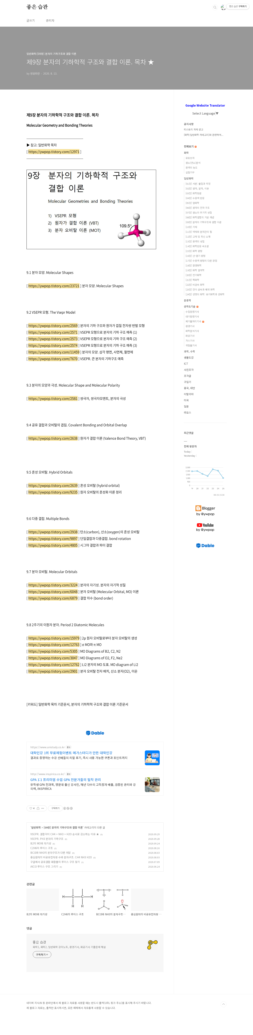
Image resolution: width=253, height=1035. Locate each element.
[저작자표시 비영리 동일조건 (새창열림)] (68, 808)
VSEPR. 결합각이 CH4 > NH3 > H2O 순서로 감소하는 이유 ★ (64, 834)
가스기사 (190, 340)
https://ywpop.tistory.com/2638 (53, 438)
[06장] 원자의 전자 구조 (198, 207)
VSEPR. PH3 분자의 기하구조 (46, 839)
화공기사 (190, 335)
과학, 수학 (189, 351)
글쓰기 (30, 20)
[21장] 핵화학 (192, 280)
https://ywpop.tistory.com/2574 (53, 345)
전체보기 (189, 146)
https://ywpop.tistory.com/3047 (53, 657)
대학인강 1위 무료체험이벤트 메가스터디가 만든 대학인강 (71, 752)
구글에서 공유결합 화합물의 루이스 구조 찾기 (55, 862)
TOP (224, 1004)
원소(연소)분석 (193, 162)
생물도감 (189, 357)
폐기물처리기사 (194, 321)
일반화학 (36, 827)
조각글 (187, 376)
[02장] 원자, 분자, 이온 (197, 188)
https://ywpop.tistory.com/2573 (53, 338)
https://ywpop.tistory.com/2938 (53, 531)
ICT (186, 363)
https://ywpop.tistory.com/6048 (53, 591)
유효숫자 (190, 158)
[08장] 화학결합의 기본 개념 (200, 217)
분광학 (187, 300)
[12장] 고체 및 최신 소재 (198, 236)
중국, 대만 (189, 388)
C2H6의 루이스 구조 (41, 848)
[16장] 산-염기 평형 (195, 256)
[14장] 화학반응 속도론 (197, 246)
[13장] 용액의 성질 (195, 241)
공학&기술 (190, 306)
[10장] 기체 (191, 227)
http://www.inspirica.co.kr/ (47, 774)
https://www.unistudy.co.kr (47, 747)
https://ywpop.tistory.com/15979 (53, 638)
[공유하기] (38, 808)
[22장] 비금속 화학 (195, 284)
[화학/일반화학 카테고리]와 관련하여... (203, 135)
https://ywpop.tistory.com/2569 (53, 325)
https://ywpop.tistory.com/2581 (53, 398)
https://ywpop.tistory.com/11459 (53, 352)
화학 (186, 152)
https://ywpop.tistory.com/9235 (53, 492)
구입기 (187, 382)
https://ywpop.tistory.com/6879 (53, 598)
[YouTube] (205, 523)
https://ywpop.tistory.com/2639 (53, 485)
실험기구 (190, 172)
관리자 (50, 20)
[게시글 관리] (42, 808)
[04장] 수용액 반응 (195, 198)
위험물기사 (191, 345)
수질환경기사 (192, 311)
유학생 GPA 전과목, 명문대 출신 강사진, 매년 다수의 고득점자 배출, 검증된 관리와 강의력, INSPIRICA (83, 786)
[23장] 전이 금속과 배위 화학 (200, 289)
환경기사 (190, 326)
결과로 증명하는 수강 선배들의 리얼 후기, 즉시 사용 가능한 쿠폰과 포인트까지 (78, 757)
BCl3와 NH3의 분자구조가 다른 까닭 (50, 852)
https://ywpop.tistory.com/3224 (53, 584)
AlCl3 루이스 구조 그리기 (44, 866)
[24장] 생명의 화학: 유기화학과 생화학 (205, 294)
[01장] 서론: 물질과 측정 (198, 183)
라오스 (187, 412)
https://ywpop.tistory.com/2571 (53, 332)
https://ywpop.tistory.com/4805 (53, 545)
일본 (186, 406)
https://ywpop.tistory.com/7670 (53, 358)
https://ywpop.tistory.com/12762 (53, 664)
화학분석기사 (192, 331)
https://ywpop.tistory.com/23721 (53, 285)
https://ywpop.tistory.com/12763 (53, 644)
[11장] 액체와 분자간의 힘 (199, 231)
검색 (215, 7)
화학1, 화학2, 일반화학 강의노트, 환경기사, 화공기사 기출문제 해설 (69, 947)
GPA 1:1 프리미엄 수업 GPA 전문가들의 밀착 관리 (65, 779)
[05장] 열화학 (192, 203)
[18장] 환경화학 (194, 265)
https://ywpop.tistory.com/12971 (53, 151)
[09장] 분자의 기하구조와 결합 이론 (63, 827)
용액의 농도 (191, 167)
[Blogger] (205, 505)
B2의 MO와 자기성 (40, 843)
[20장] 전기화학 (194, 275)
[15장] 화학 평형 (194, 251)
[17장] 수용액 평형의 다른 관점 (201, 260)
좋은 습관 (37, 7)
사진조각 (189, 370)
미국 (186, 400)
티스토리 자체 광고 (193, 129)
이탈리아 (189, 394)
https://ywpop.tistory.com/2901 (53, 671)
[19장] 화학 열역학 (195, 270)
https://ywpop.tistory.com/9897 (53, 538)
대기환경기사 (192, 316)
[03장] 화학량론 (194, 193)
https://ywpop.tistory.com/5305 (53, 651)
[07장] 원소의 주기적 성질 (199, 212)
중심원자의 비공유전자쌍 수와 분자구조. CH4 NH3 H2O (61, 857)
